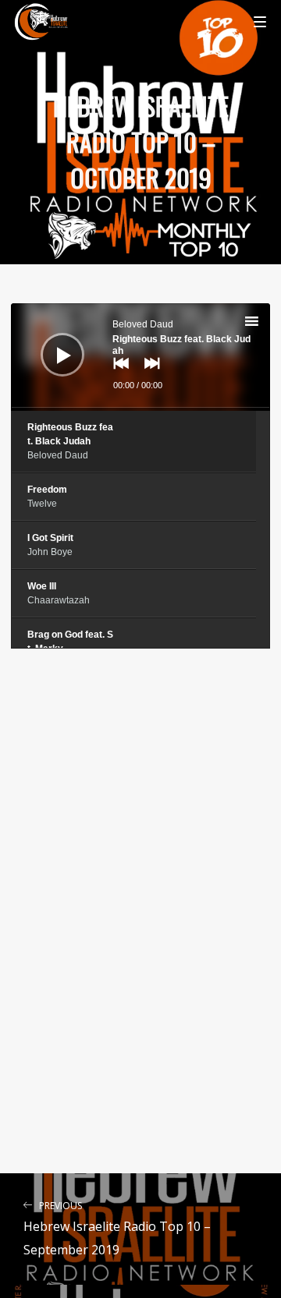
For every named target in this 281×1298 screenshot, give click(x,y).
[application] (140, 357)
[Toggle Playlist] (265, 323)
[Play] (51, 343)
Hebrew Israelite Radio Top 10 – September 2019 (117, 1229)
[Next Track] (148, 374)
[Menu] (260, 21)
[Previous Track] (117, 374)
